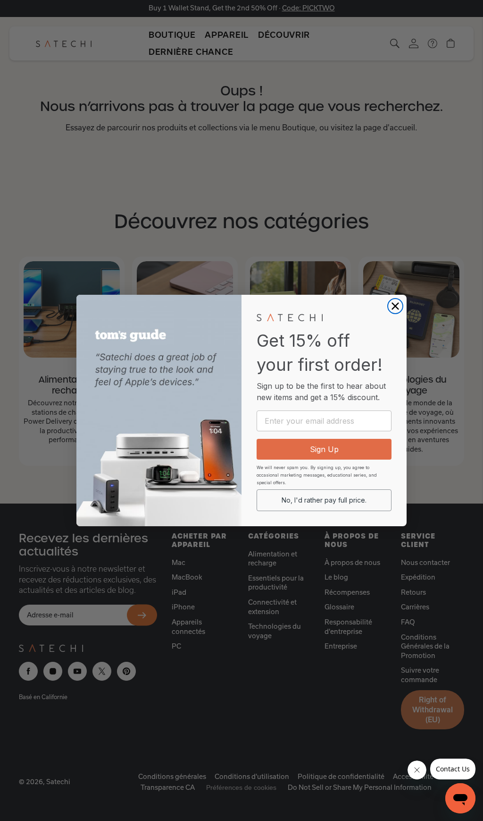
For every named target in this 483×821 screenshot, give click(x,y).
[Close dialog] (395, 306)
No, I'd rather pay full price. (324, 500)
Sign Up (324, 449)
